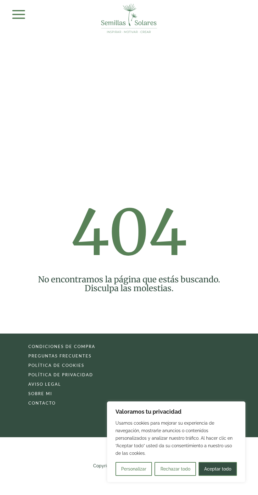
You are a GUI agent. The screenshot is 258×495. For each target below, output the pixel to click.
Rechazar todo (175, 468)
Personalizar (133, 468)
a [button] (18, 15)
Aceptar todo (217, 468)
